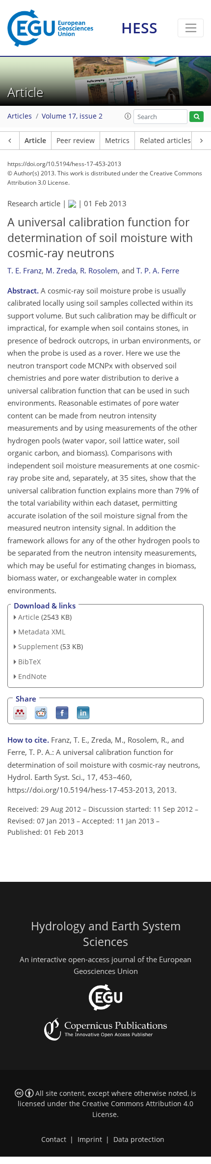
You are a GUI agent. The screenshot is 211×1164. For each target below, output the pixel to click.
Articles (19, 116)
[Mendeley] (19, 712)
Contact (53, 1139)
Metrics (117, 140)
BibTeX (29, 661)
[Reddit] (41, 712)
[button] (128, 116)
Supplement (38, 646)
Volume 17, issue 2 (72, 116)
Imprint (90, 1139)
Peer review (75, 140)
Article (35, 140)
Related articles (165, 140)
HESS (139, 28)
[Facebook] (62, 712)
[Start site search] (196, 116)
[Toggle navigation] (191, 28)
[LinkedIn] (83, 712)
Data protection (138, 1139)
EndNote (32, 676)
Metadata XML (41, 631)
